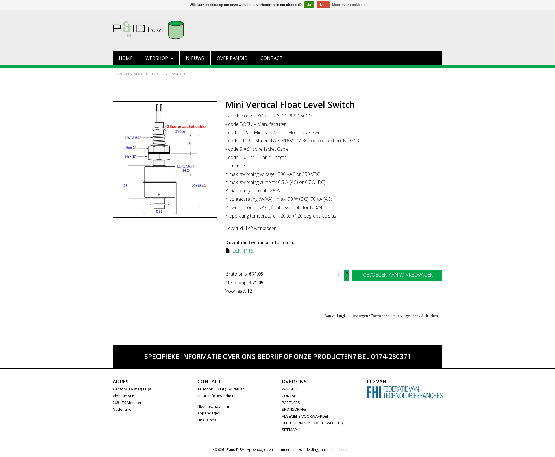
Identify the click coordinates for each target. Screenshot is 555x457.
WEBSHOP (291, 389)
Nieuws (195, 58)
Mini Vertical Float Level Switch (155, 74)
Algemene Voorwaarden (306, 416)
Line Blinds (206, 420)
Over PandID (232, 58)
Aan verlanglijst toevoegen (346, 315)
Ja (309, 5)
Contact (271, 58)
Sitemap (289, 429)
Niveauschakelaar (213, 406)
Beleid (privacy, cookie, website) (312, 422)
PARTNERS (291, 402)
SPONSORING (294, 409)
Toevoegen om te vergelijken (395, 315)
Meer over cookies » (349, 5)
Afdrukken (429, 315)
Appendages (208, 413)
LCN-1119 (243, 251)
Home (126, 58)
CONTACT (290, 395)
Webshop (156, 58)
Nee (323, 5)
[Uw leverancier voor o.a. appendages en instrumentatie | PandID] (277, 30)
